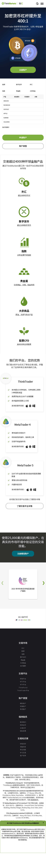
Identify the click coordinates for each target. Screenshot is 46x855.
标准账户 (23, 706)
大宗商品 (23, 663)
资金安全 (23, 747)
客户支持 (23, 755)
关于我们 (28, 787)
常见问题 (23, 750)
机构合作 (23, 725)
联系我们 (23, 722)
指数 (23, 654)
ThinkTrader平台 (23, 690)
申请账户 (23, 137)
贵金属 (23, 660)
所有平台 (23, 679)
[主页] (12, 3)
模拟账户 (23, 703)
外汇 (23, 648)
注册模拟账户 (23, 553)
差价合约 (23, 657)
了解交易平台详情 (24, 506)
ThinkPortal (23, 687)
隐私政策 (23, 731)
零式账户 (23, 709)
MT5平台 (23, 682)
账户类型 (23, 146)
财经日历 (23, 744)
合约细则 (23, 666)
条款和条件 (34, 800)
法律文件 (23, 728)
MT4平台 (23, 684)
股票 (23, 651)
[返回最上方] (41, 847)
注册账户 (23, 69)
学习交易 (23, 753)
